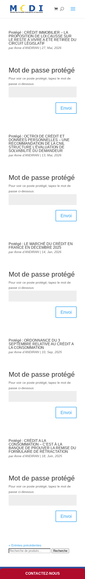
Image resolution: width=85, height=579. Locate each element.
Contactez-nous (42, 573)
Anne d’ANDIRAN (26, 48)
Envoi (66, 108)
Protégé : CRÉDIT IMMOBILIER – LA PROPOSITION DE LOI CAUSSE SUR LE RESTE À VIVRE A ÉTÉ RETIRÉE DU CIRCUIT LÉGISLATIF (42, 38)
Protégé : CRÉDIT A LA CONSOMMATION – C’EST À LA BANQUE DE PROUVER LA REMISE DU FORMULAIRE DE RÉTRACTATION (42, 446)
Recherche (60, 550)
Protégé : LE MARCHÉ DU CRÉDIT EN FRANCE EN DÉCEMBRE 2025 (41, 245)
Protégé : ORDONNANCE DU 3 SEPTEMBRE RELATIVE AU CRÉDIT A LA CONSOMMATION (41, 344)
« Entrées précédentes (25, 545)
